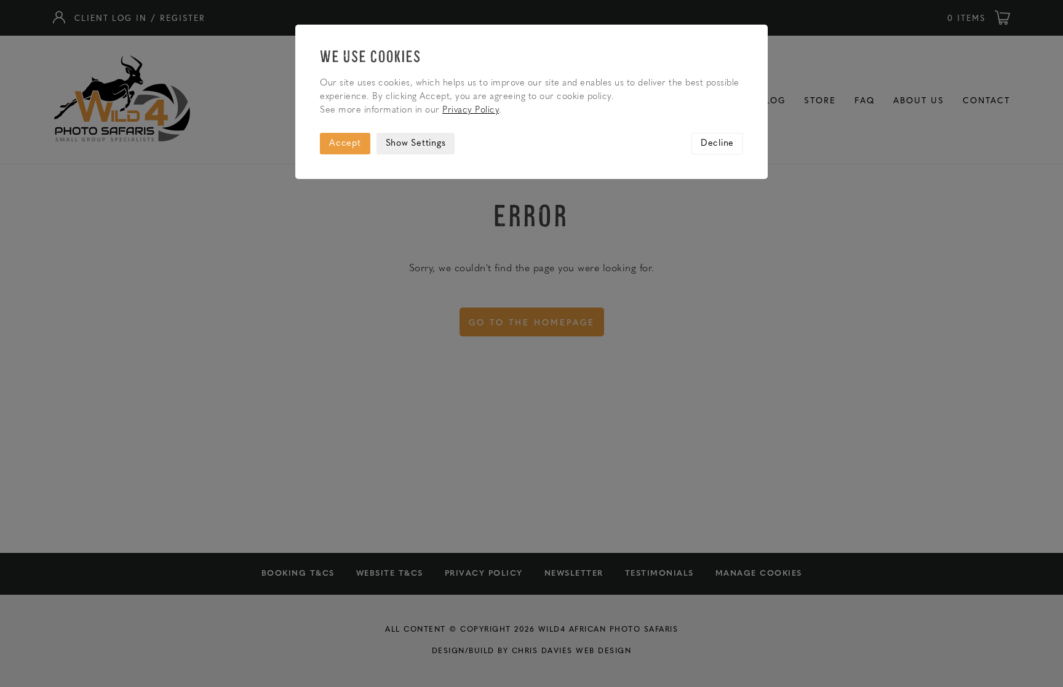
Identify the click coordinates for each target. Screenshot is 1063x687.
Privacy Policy (470, 110)
